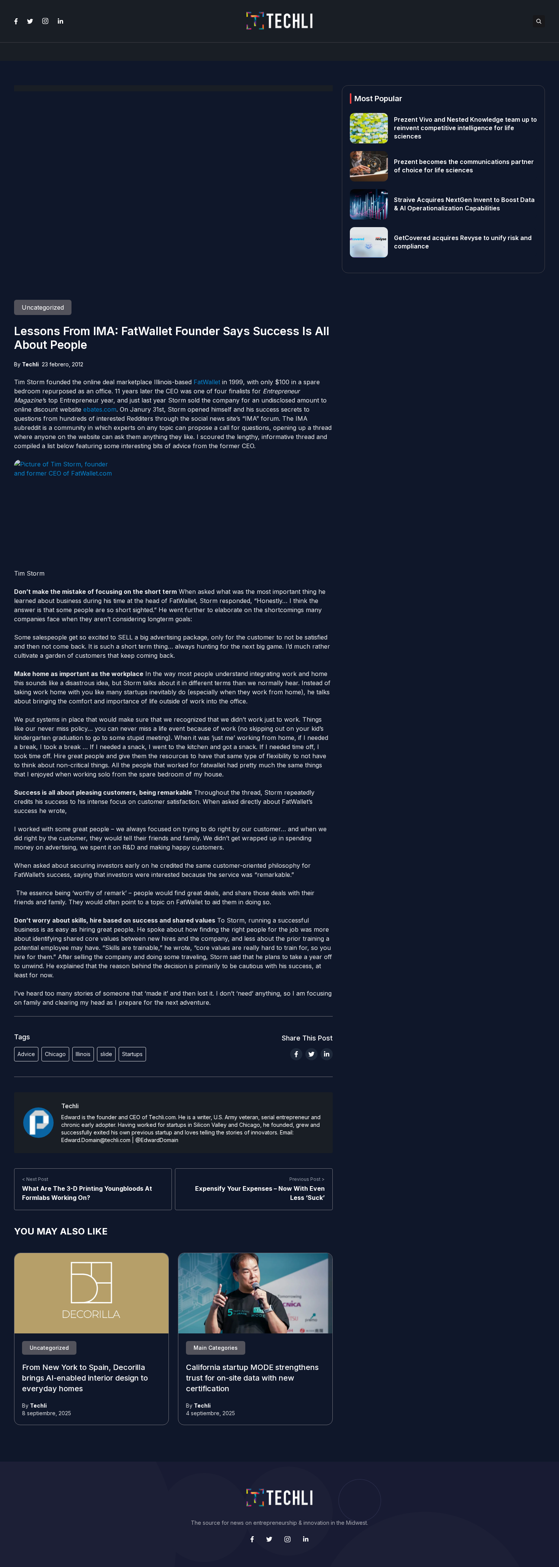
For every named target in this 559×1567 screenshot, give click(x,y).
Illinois (83, 1054)
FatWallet (207, 382)
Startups (132, 1054)
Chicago (55, 1054)
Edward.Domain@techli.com (95, 1140)
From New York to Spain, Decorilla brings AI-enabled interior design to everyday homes (85, 1378)
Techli (30, 364)
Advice (26, 1054)
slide (106, 1054)
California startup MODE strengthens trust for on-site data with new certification (252, 1378)
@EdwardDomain (156, 1140)
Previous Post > (307, 1179)
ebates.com (99, 409)
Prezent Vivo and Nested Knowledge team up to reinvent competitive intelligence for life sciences (465, 128)
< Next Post (35, 1179)
